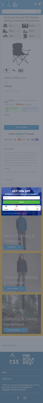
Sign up (21, 202)
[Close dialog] (40, 189)
